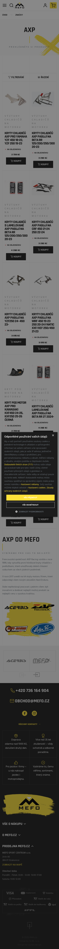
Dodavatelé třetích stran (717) (18, 464)
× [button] (53, 435)
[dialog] (29, 474)
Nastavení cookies (37, 487)
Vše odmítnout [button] (30, 505)
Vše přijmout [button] (30, 497)
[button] (29, 511)
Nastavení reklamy (30, 484)
